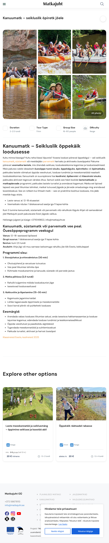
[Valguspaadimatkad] (37, 515)
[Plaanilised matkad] (37, 494)
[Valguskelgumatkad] (70, 499)
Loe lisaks (62, 524)
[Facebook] (7, 513)
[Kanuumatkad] (37, 499)
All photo (96, 113)
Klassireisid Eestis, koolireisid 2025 (21, 337)
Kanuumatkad (47, 499)
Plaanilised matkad (50, 494)
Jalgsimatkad (79, 494)
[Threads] (13, 519)
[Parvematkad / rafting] (37, 510)
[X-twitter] (7, 519)
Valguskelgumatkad (83, 499)
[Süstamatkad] (37, 504)
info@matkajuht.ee (14, 505)
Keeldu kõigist (57, 531)
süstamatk (20, 161)
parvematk (48, 161)
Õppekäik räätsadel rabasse (75, 425)
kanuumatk (8, 161)
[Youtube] (19, 513)
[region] (72, 520)
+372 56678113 (12, 501)
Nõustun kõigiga (85, 531)
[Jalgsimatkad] (70, 494)
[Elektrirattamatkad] (37, 520)
